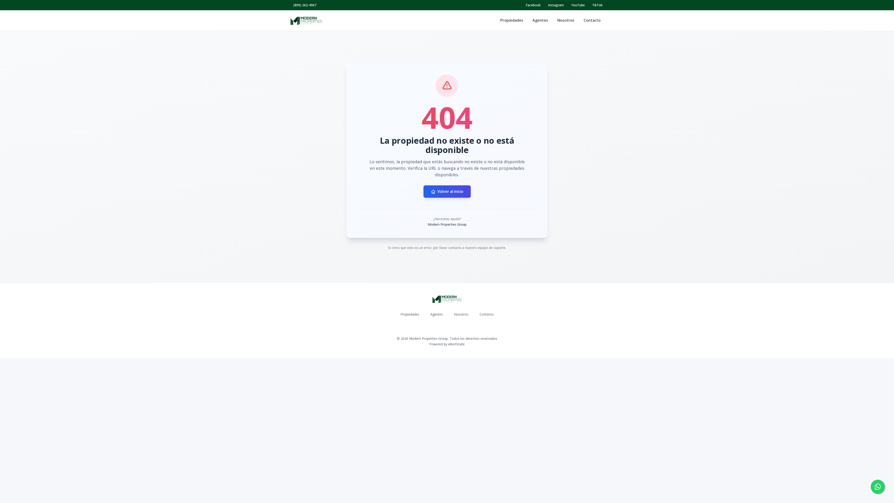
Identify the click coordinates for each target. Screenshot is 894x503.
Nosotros (565, 20)
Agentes (540, 20)
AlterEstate (456, 344)
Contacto (592, 20)
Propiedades (511, 20)
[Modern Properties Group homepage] (306, 20)
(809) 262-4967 (304, 5)
